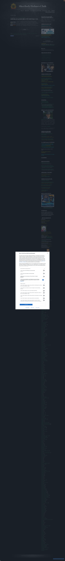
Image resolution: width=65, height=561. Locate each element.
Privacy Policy (37, 307)
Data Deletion (27, 307)
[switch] (43, 270)
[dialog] (32, 280)
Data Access (32, 307)
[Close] (48, 253)
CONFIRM (26, 304)
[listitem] (32, 268)
